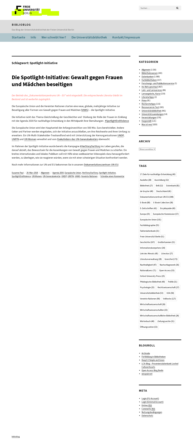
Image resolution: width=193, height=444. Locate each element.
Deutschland (163, 191)
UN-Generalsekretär (51, 176)
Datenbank (173, 185)
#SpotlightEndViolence (117, 121)
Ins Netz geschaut (150, 86)
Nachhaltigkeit (148, 264)
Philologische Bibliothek (152, 281)
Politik (172, 281)
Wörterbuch (147, 321)
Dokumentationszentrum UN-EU (101, 164)
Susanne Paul (17, 172)
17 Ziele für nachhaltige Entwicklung (157, 174)
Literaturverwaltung (151, 259)
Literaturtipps (148, 97)
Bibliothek (146, 185)
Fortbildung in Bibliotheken (154, 356)
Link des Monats (149, 253)
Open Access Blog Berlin (152, 370)
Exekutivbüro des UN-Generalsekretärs (77, 139)
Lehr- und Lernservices (152, 90)
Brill (159, 185)
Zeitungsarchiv (165, 321)
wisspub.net (147, 373)
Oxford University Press (152, 276)
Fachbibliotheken (149, 80)
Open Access (166, 270)
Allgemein (45, 172)
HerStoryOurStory (90, 172)
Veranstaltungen (149, 117)
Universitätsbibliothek (151, 110)
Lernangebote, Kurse (151, 93)
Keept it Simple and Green (153, 360)
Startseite (18, 37)
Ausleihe (145, 180)
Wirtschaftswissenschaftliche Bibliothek (159, 315)
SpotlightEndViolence (21, 176)
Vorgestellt (146, 121)
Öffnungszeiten (149, 327)
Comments (148, 408)
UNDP (120, 135)
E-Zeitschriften (148, 208)
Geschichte (147, 242)
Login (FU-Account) (150, 398)
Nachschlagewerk (169, 264)
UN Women (30, 139)
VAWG (85, 110)
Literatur (167, 253)
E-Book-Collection (163, 202)
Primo (144, 100)
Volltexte (169, 298)
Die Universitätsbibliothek (89, 37)
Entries (147, 405)
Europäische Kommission (166, 214)
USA (170, 293)
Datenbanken (148, 76)
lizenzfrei (171, 259)
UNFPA (15, 139)
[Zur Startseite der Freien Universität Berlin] (35, 10)
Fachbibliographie (149, 225)
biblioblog (21, 25)
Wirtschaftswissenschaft (152, 304)
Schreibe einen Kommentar (112, 176)
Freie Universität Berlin (152, 236)
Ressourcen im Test (150, 107)
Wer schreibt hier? (54, 37)
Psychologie (147, 287)
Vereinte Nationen (89, 176)
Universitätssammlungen (153, 114)
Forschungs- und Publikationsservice (158, 83)
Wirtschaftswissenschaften (154, 310)
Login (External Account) (152, 402)
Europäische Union (73, 172)
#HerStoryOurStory (90, 146)
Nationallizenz (148, 270)
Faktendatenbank (149, 231)
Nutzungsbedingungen (152, 412)
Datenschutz (147, 415)
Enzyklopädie (167, 208)
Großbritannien (166, 242)
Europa (145, 214)
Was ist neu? (147, 124)
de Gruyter (146, 191)
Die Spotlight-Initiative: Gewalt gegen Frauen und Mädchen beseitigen (67, 81)
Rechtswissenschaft (168, 287)
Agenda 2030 (58, 172)
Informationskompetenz (152, 247)
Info (33, 37)
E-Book (145, 202)
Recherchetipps (149, 103)
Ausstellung (161, 180)
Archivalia (146, 353)
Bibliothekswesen (150, 73)
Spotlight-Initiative (107, 172)
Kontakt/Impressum (126, 37)
